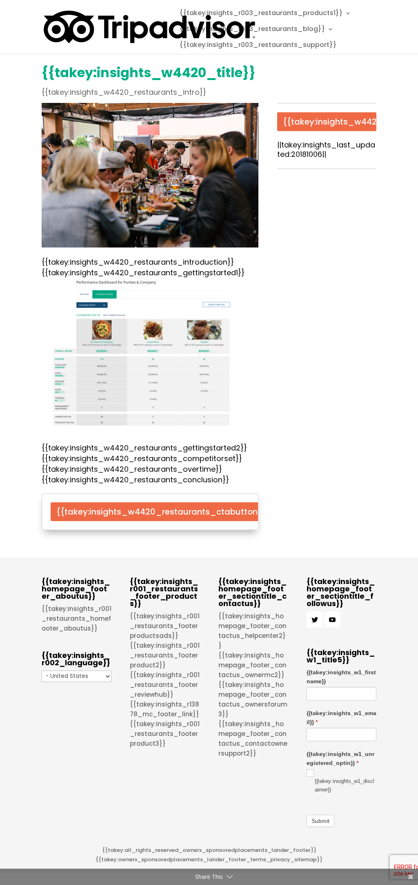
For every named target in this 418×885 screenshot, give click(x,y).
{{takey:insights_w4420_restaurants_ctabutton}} (161, 511)
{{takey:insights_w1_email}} (341, 717)
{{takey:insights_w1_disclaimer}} (344, 785)
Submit (320, 821)
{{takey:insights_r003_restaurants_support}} (258, 45)
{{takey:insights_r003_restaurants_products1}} (261, 14)
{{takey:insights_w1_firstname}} (341, 676)
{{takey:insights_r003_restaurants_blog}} (252, 29)
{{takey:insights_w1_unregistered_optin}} (340, 758)
